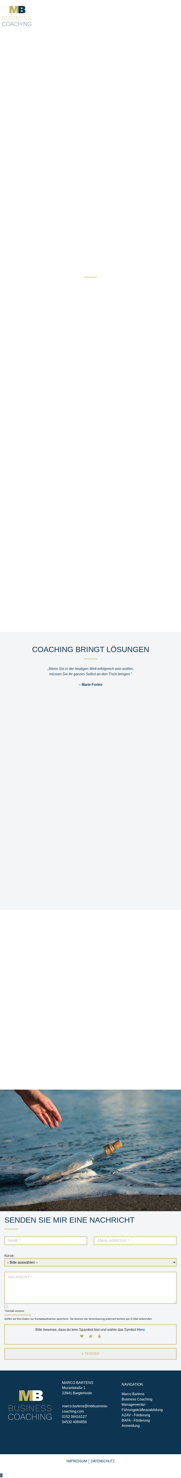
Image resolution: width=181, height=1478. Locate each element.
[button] (175, 16)
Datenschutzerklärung (17, 1315)
